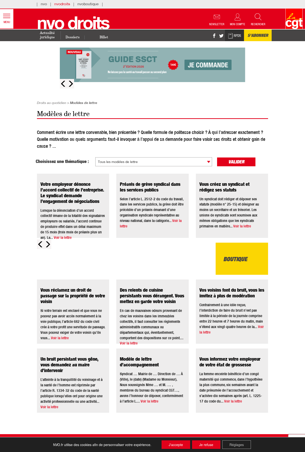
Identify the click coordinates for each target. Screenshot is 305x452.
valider (236, 162)
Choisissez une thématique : (62, 162)
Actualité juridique (47, 35)
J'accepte (176, 444)
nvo (44, 4)
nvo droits (73, 25)
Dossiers (73, 37)
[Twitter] (221, 36)
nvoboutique (88, 4)
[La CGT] (294, 19)
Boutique (235, 260)
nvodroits (62, 4)
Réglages (236, 444)
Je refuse (206, 444)
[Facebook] (214, 36)
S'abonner (258, 36)
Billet (104, 37)
